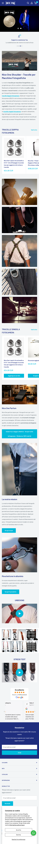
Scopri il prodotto (10, 592)
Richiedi (7, 803)
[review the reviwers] (13, 709)
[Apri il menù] (3, 3)
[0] (35, 3)
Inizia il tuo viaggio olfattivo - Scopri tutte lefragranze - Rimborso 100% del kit (19, 434)
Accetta (18, 830)
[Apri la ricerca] (28, 3)
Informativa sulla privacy (17, 825)
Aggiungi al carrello (14, 376)
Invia (19, 752)
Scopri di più (9, 530)
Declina (18, 835)
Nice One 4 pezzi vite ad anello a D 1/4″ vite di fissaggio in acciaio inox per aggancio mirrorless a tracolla (14, 164)
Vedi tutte (34, 130)
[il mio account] (32, 3)
